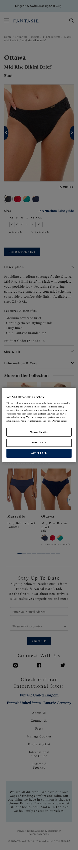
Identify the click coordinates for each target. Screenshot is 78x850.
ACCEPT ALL (39, 453)
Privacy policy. (59, 421)
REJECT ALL (39, 443)
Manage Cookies (39, 432)
